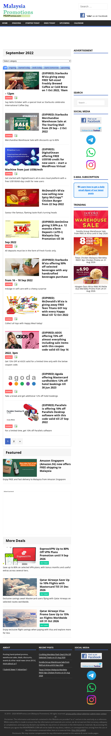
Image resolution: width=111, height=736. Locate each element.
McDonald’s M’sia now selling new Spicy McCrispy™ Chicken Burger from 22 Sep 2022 (53, 197)
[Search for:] (92, 6)
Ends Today (49, 23)
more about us (9, 663)
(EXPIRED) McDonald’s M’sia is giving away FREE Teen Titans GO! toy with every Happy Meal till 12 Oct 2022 (55, 306)
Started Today (32, 23)
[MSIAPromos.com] (55, 10)
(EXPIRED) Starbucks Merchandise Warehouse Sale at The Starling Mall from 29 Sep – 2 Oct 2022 (55, 123)
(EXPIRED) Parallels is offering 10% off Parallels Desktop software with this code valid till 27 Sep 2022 (55, 413)
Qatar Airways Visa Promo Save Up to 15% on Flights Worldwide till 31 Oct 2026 (54, 616)
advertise (86, 713)
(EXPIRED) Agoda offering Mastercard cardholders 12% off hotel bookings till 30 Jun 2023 (55, 380)
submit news (95, 713)
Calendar (78, 23)
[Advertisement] (55, 36)
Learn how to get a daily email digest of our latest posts (91, 190)
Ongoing (16, 23)
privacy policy (71, 713)
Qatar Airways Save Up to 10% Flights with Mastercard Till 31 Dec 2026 (54, 585)
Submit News (9, 669)
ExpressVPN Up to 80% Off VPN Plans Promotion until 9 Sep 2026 (54, 554)
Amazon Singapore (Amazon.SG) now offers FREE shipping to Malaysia (55, 465)
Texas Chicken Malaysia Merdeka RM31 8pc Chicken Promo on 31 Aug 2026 (54, 672)
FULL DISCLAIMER (79, 730)
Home (5, 23)
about (79, 713)
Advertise (22, 669)
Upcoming (65, 23)
